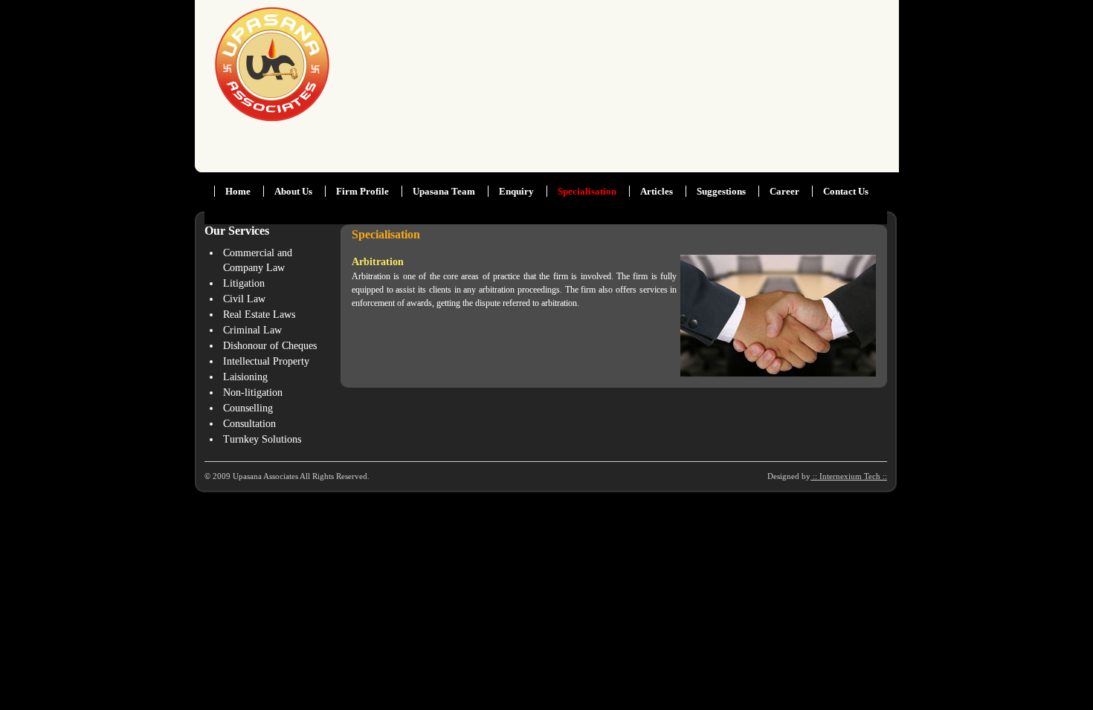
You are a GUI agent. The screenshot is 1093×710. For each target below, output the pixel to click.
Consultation (249, 423)
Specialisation (587, 191)
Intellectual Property (266, 361)
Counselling (248, 408)
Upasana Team (444, 191)
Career (786, 191)
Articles (656, 191)
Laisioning (245, 376)
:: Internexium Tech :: (848, 476)
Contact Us (845, 191)
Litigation (244, 283)
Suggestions (721, 191)
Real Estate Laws (259, 314)
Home (238, 191)
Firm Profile (362, 191)
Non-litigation (253, 392)
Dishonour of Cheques (270, 345)
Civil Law (244, 298)
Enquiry (516, 191)
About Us (293, 191)
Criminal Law (252, 330)
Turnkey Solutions (262, 439)
